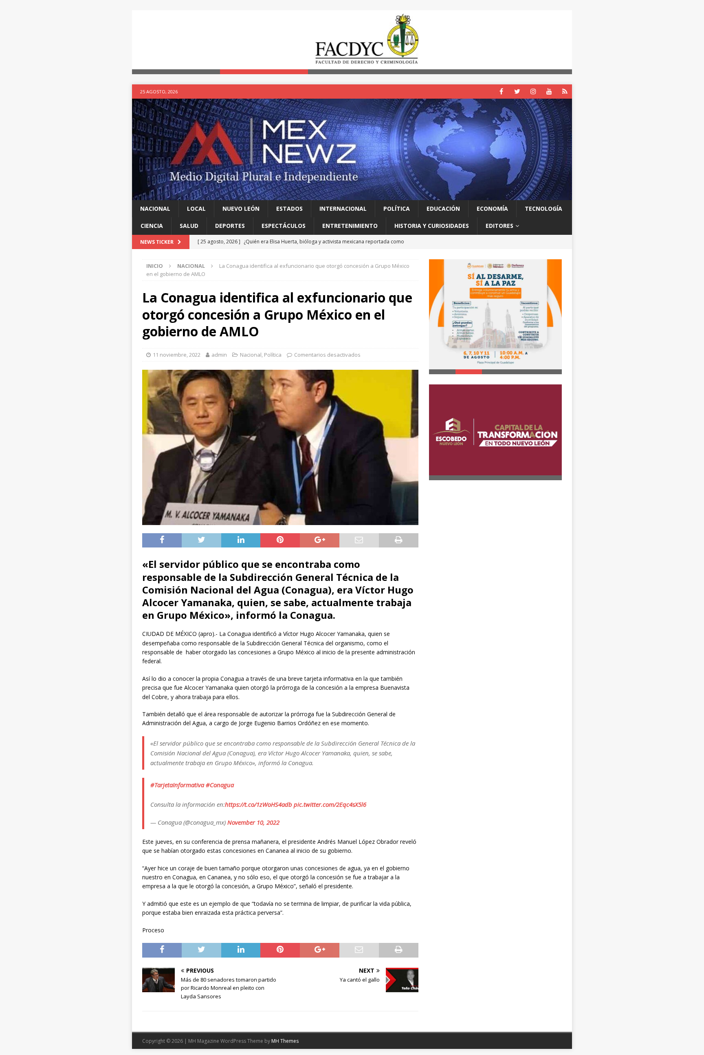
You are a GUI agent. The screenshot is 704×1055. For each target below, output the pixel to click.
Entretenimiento (350, 226)
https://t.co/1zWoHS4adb (258, 804)
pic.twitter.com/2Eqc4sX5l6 (330, 804)
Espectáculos (284, 226)
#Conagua (220, 785)
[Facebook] (501, 91)
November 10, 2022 (253, 822)
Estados (289, 208)
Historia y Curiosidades (431, 226)
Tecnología (543, 208)
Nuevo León (241, 208)
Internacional (343, 208)
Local (196, 208)
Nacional (155, 208)
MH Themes (285, 1040)
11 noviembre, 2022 (176, 354)
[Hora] (565, 91)
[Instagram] (533, 91)
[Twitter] (517, 91)
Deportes (230, 226)
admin (219, 354)
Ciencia (152, 226)
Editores (499, 226)
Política (396, 208)
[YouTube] (549, 91)
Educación (443, 208)
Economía (492, 208)
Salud (189, 226)
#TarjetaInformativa (177, 785)
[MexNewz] (352, 195)
